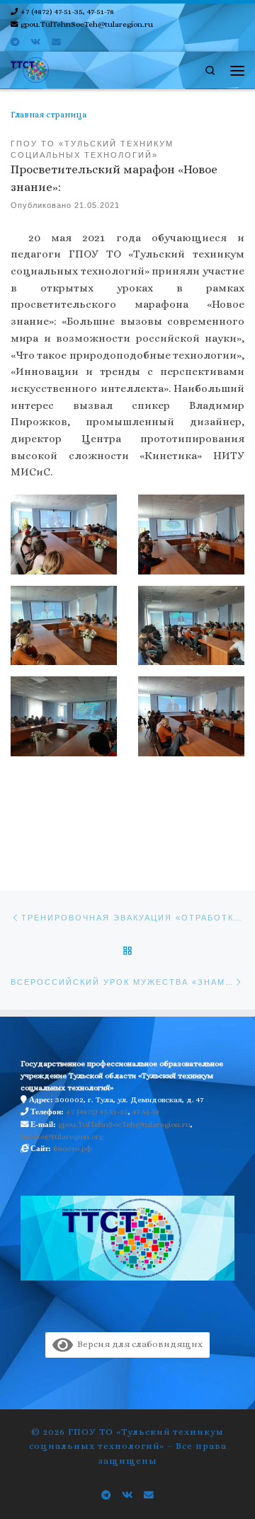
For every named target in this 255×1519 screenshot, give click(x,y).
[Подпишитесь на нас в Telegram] (15, 42)
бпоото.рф (72, 1148)
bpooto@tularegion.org (62, 1136)
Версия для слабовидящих (138, 1344)
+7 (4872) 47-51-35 (97, 1111)
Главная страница (48, 115)
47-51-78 (145, 1111)
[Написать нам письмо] (56, 42)
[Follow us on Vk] (35, 42)
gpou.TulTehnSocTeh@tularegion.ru (124, 1124)
